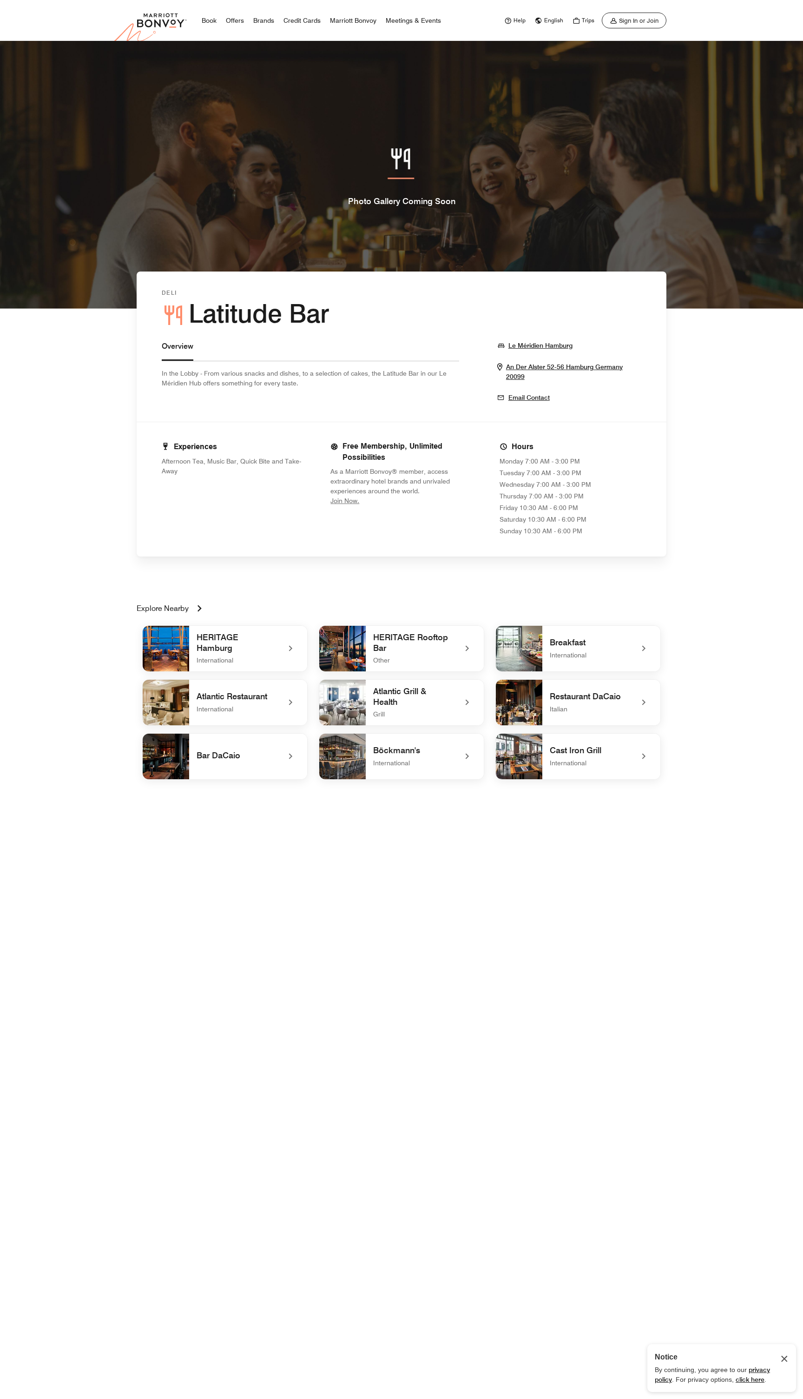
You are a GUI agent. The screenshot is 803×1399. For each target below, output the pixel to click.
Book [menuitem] (209, 20)
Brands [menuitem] (263, 20)
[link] (514, 20)
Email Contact (529, 397)
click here (750, 1379)
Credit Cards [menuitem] (302, 20)
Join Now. (375, 500)
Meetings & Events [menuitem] (413, 20)
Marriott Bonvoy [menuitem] (353, 20)
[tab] (177, 351)
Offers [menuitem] (235, 20)
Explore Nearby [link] (163, 608)
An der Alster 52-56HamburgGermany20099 (564, 372)
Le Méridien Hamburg (540, 345)
